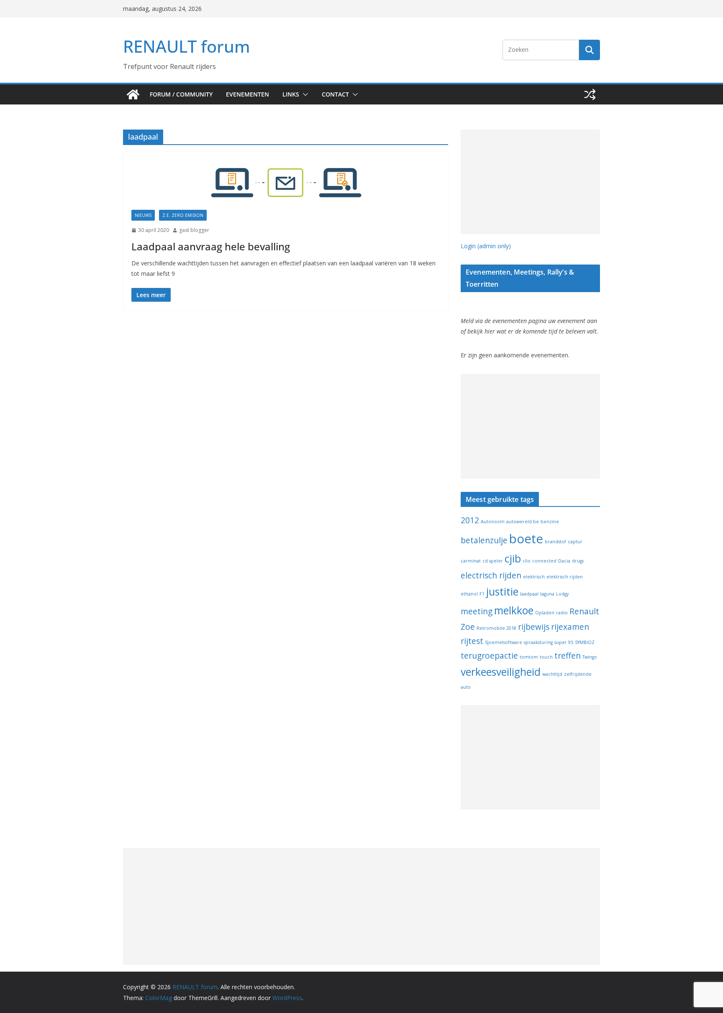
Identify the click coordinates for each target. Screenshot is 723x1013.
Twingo (589, 657)
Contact (335, 94)
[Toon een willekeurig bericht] (590, 94)
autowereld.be (522, 521)
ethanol (469, 594)
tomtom (529, 657)
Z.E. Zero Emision (182, 215)
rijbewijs (533, 626)
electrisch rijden (491, 575)
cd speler (492, 561)
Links (290, 94)
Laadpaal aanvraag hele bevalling (210, 246)
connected (544, 561)
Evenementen (247, 94)
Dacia (564, 561)
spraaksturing (538, 642)
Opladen (544, 613)
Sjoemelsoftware (503, 642)
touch (546, 657)
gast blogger (194, 230)
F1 (482, 594)
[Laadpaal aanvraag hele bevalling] (285, 185)
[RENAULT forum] (133, 94)
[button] (303, 94)
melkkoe (513, 610)
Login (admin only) (486, 246)
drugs (578, 561)
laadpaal (529, 594)
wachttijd (552, 674)
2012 (470, 520)
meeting (476, 611)
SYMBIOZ (585, 642)
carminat (471, 561)
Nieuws (143, 215)
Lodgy (562, 594)
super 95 (563, 642)
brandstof (555, 542)
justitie (502, 591)
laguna (547, 594)
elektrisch (534, 577)
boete (526, 538)
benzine (550, 521)
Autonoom (493, 521)
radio (562, 613)
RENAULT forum (186, 46)
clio (527, 561)
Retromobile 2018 (496, 628)
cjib (513, 558)
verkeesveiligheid (501, 672)
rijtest (472, 641)
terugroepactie (489, 655)
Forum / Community (181, 94)
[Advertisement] (530, 182)
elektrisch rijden (564, 577)
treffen (567, 655)
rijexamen (570, 626)
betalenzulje (484, 540)
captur (575, 542)
